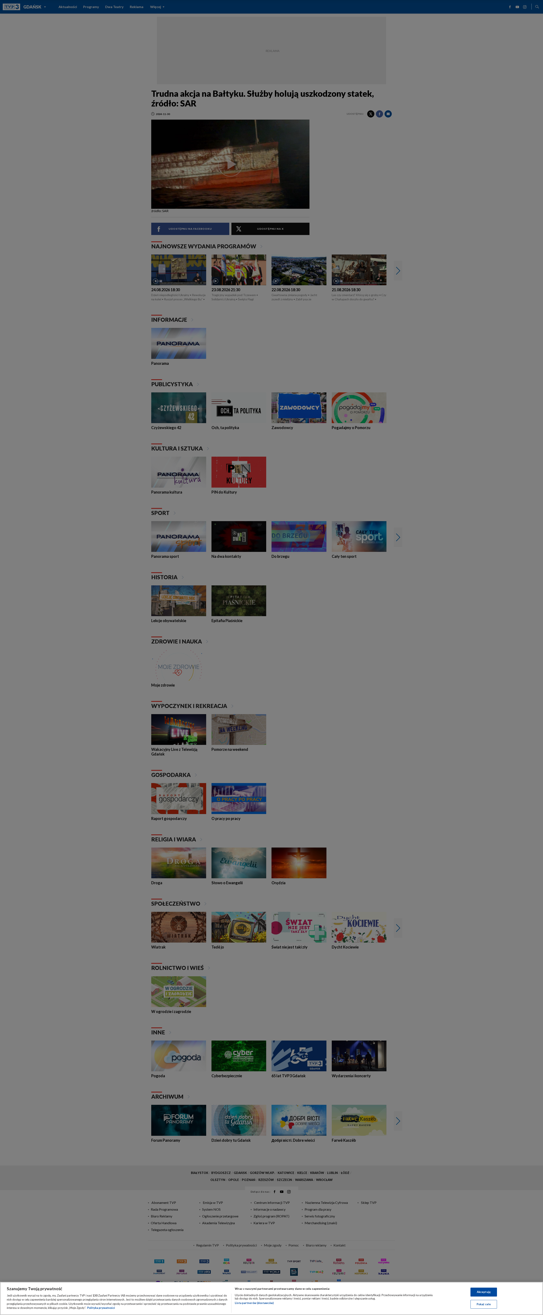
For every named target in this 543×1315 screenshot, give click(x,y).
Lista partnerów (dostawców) (254, 1303)
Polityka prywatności (101, 1307)
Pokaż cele (484, 1304)
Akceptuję (484, 1292)
